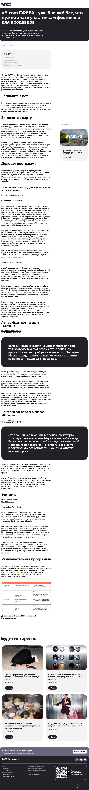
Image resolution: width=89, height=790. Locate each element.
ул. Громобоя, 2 (7, 420)
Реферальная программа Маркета (36, 766)
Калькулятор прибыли (7, 770)
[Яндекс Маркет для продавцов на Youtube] (85, 759)
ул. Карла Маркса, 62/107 (11, 331)
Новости (4, 766)
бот (29, 109)
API (29, 772)
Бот (2, 103)
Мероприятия (5, 768)
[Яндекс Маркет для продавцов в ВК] (77, 759)
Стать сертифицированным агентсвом (37, 770)
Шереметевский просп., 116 (12, 195)
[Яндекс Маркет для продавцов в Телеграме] (81, 759)
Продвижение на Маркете (8, 776)
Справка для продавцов (7, 772)
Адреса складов (6, 774)
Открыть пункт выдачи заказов (35, 768)
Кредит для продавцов (33, 774)
